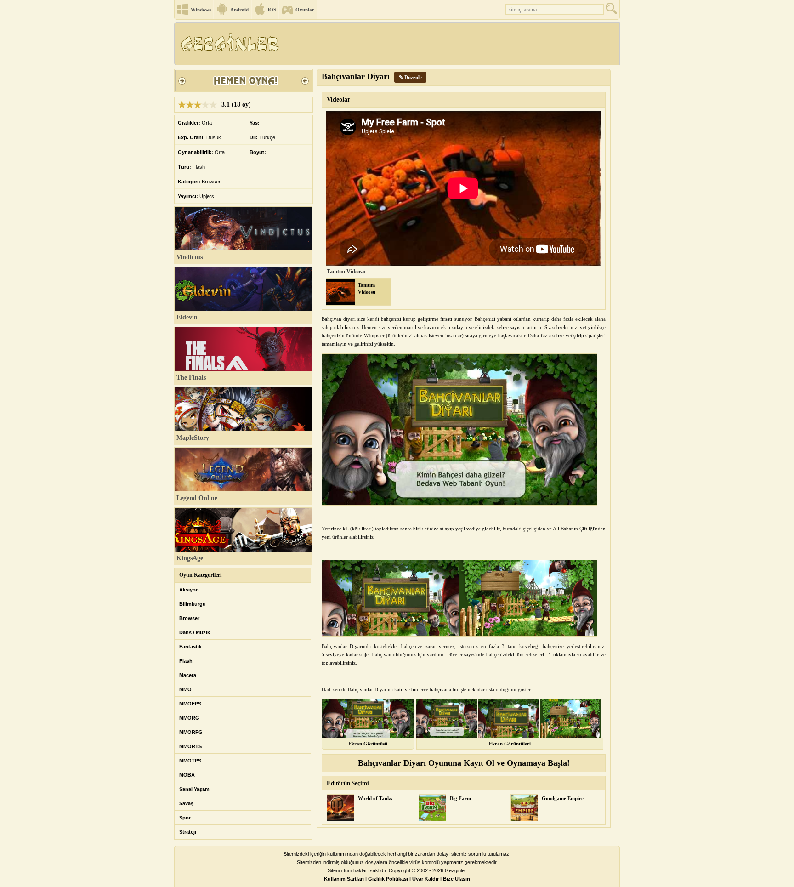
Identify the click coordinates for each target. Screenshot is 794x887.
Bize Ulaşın (456, 878)
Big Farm (460, 798)
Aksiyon (189, 589)
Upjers (206, 196)
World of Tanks (375, 798)
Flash (186, 661)
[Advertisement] (451, 43)
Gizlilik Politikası (388, 878)
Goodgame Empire (563, 798)
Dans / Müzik (194, 632)
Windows (201, 9)
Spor (185, 817)
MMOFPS (190, 703)
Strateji (187, 832)
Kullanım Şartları (344, 878)
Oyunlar (304, 9)
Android (239, 9)
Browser (189, 618)
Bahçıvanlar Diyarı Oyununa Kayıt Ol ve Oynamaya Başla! (464, 763)
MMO (185, 689)
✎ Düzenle (410, 77)
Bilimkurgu (192, 604)
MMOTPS (190, 760)
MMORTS (190, 746)
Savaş (186, 803)
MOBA (187, 775)
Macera (187, 675)
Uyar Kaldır (425, 878)
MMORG (189, 718)
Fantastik (190, 646)
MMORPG (191, 732)
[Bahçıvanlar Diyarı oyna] (243, 92)
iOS (272, 9)
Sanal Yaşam (194, 789)
